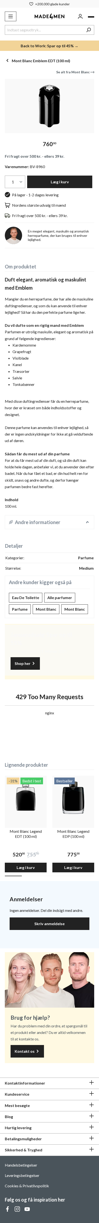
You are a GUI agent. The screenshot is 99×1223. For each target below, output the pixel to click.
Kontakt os (25, 1051)
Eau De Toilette (25, 597)
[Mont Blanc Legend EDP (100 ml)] (73, 797)
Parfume (20, 609)
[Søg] (88, 30)
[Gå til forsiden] (49, 16)
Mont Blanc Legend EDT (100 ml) (26, 834)
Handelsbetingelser (21, 1165)
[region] (49, 106)
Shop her (23, 663)
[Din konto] (80, 16)
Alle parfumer (59, 597)
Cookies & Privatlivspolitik (27, 1185)
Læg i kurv (60, 181)
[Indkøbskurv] (91, 17)
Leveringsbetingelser (22, 1175)
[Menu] (10, 16)
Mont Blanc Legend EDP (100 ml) (73, 834)
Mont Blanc (46, 609)
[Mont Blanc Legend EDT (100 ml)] (26, 797)
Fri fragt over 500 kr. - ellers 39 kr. (34, 156)
